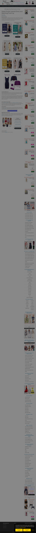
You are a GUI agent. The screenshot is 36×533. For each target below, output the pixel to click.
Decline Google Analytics (27, 530)
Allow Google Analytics (19, 530)
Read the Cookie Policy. (23, 527)
